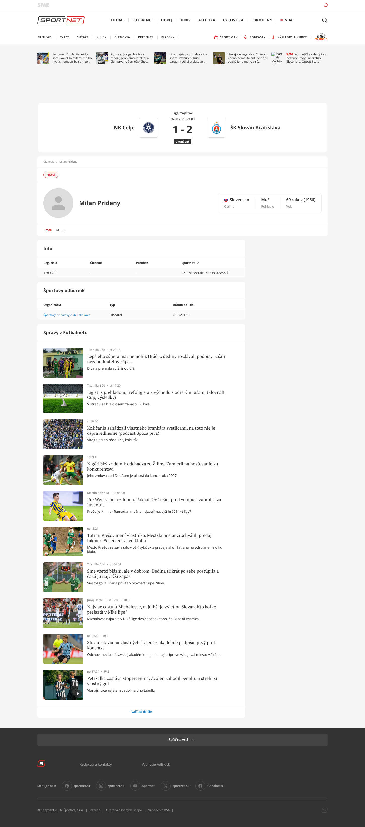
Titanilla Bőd (96, 350)
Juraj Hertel (95, 600)
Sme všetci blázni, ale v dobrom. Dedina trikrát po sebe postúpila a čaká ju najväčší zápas (153, 573)
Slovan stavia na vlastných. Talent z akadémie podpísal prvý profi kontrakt (151, 645)
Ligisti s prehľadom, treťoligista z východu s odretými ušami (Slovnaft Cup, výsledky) (156, 395)
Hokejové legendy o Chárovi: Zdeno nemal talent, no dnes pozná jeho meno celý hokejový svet (248, 58)
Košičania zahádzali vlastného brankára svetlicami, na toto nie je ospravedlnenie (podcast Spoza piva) (151, 430)
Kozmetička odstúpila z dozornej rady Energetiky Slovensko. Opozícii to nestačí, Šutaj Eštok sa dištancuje (306, 58)
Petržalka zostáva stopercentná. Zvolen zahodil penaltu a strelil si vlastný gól (152, 681)
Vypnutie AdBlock (156, 764)
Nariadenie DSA (159, 810)
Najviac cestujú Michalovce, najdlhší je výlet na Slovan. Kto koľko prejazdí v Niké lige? (151, 609)
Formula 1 (261, 20)
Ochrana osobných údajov (124, 810)
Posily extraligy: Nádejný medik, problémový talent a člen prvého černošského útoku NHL (130, 58)
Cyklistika (233, 20)
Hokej (166, 20)
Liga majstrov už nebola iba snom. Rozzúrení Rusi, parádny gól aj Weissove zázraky (188, 58)
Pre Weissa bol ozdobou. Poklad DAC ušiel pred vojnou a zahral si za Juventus (154, 502)
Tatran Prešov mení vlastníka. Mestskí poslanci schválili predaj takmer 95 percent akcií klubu (149, 538)
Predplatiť (289, 5)
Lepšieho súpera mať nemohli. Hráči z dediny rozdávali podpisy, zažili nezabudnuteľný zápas (156, 359)
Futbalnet (143, 20)
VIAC (289, 20)
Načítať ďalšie (141, 711)
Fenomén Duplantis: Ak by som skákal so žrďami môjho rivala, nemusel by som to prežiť (72, 58)
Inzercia (94, 810)
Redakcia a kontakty (96, 764)
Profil (47, 230)
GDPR (60, 230)
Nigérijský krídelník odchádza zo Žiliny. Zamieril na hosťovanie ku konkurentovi (152, 466)
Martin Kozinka (98, 493)
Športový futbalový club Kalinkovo (66, 315)
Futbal (118, 20)
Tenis (185, 20)
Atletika (206, 20)
